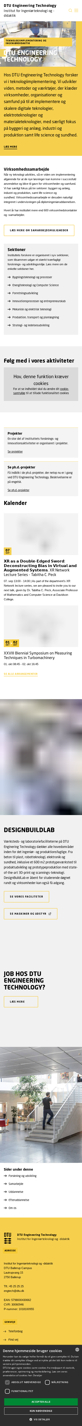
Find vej (13, 1339)
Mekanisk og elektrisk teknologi (31, 309)
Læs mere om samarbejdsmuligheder (39, 230)
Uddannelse (16, 1191)
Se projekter (15, 451)
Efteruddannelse (19, 1200)
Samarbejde (16, 1183)
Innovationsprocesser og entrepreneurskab (39, 301)
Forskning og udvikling (22, 1175)
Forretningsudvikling (25, 293)
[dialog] (41, 1385)
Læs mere (10, 146)
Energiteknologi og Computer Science (35, 285)
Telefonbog (15, 1331)
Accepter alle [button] (41, 1401)
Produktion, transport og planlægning (35, 317)
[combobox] (77, 1350)
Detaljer (37, 1375)
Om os (12, 1208)
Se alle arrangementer (21, 673)
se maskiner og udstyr (28, 913)
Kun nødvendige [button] (41, 1411)
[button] (76, 10)
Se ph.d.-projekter (18, 490)
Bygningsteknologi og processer (32, 277)
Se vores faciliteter (26, 896)
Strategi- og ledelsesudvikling (30, 325)
